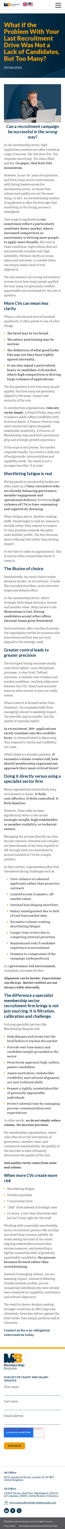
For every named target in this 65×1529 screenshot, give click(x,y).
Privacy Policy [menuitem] (9, 1526)
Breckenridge (52, 1526)
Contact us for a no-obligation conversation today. (27, 1332)
